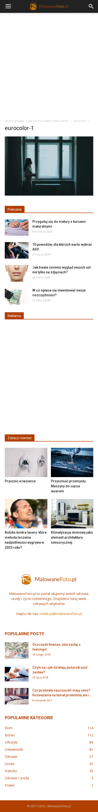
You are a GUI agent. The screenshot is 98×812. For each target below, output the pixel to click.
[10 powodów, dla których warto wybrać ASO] (17, 250)
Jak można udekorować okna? (49, 121)
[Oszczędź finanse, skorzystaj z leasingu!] (17, 650)
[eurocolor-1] (49, 194)
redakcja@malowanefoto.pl (61, 613)
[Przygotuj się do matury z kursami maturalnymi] (17, 227)
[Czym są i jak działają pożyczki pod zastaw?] (17, 673)
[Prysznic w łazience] (26, 462)
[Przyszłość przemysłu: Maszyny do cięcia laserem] (72, 462)
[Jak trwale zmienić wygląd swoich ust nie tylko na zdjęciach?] (17, 273)
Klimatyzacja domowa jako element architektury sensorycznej (72, 537)
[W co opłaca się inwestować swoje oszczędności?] (17, 296)
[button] (91, 6)
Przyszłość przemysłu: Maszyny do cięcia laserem (69, 486)
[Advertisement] (49, 64)
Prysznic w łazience (20, 481)
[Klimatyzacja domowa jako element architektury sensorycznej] (72, 513)
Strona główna (14, 121)
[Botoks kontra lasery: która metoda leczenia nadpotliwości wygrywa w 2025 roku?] (26, 513)
